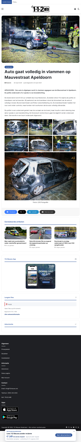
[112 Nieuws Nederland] (40, 8)
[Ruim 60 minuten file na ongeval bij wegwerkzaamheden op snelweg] (41, 233)
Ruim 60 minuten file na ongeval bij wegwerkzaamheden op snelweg (40, 243)
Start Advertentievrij (64, 435)
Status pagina (5, 373)
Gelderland (9, 67)
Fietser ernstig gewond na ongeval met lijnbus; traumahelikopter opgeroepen (37, 2)
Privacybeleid (5, 349)
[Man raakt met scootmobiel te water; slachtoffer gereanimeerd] (16, 233)
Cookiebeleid (5, 358)
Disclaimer (4, 353)
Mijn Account (5, 377)
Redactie (8, 83)
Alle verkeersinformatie (12, 314)
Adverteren (4, 369)
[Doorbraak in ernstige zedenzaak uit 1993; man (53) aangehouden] (65, 233)
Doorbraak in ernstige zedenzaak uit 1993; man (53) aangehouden (64, 243)
